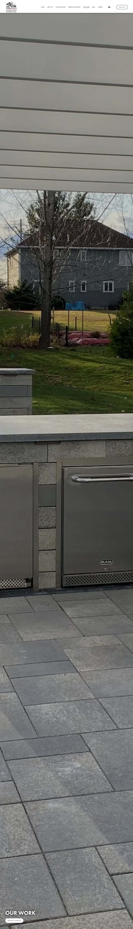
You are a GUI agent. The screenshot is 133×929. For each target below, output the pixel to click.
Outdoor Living (61, 7)
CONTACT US (122, 7)
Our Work (86, 7)
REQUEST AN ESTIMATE (14, 920)
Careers (100, 7)
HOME (43, 7)
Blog (93, 7)
